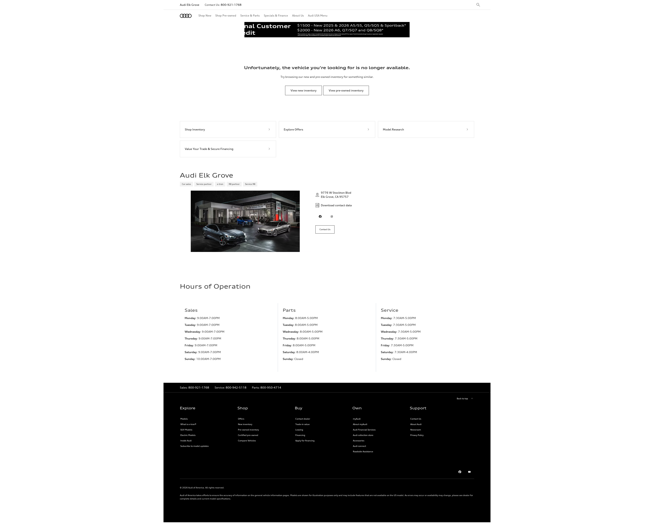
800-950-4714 (270, 387)
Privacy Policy (417, 435)
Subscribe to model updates (194, 446)
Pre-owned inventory (248, 429)
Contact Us (415, 419)
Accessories (358, 440)
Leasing (299, 429)
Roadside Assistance (363, 451)
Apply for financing (305, 440)
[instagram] (332, 216)
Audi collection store (363, 435)
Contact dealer (302, 419)
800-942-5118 (236, 387)
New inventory (245, 424)
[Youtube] (469, 472)
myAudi (357, 419)
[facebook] (320, 216)
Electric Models (188, 435)
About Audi (416, 424)
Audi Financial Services (364, 429)
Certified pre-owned (248, 435)
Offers (241, 419)
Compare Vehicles (247, 440)
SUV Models (186, 429)
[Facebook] (460, 472)
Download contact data (336, 205)
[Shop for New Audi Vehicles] (327, 29)
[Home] (186, 16)
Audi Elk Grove (189, 4)
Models (184, 419)
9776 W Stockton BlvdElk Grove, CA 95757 (336, 194)
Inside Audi (186, 440)
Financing (300, 435)
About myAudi (360, 424)
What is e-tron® (188, 424)
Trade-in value (302, 424)
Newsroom (415, 429)
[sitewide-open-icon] (478, 5)
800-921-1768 (231, 4)
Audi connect (359, 446)
